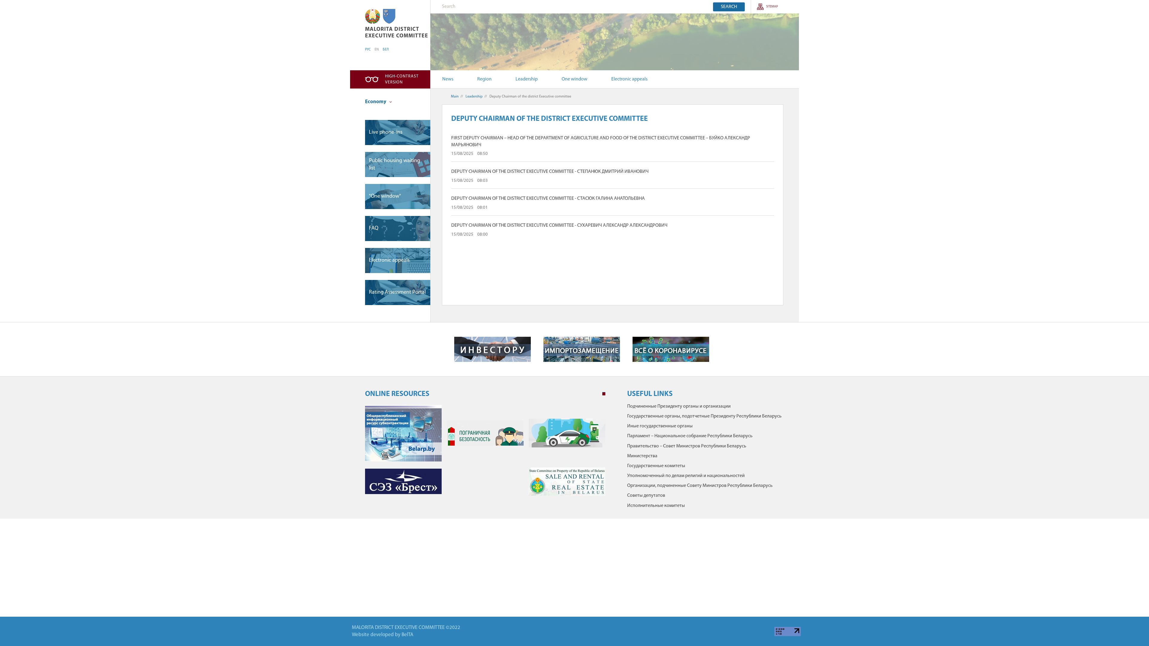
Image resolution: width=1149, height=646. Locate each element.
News (447, 79)
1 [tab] (603, 393)
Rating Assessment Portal (397, 292)
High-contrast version (402, 79)
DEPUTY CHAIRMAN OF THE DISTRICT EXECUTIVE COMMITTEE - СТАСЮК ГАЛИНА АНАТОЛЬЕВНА (548, 198)
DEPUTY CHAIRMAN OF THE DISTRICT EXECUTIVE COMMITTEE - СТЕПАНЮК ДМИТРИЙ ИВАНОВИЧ (550, 171)
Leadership (527, 79)
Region (484, 79)
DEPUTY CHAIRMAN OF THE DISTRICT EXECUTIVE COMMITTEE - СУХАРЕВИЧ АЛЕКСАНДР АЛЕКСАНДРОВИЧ (559, 225)
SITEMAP (772, 6)
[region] (389, 16)
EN (377, 49)
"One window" (385, 196)
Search (729, 6)
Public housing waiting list (394, 164)
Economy (376, 101)
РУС (368, 49)
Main (455, 96)
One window (574, 79)
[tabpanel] (485, 453)
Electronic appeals (629, 79)
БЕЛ (386, 49)
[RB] (372, 16)
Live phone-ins (385, 132)
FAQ (373, 228)
